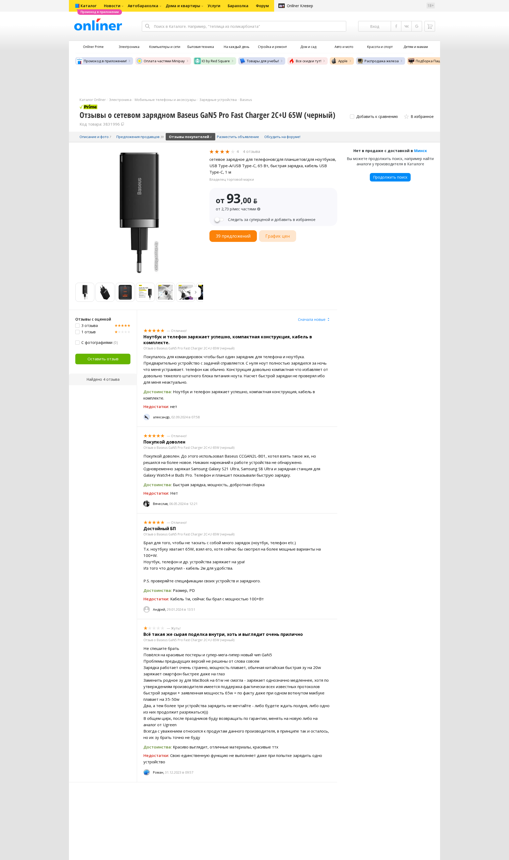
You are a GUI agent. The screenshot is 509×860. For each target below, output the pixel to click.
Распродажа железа (382, 61)
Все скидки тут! (308, 61)
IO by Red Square (216, 61)
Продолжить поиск (390, 177)
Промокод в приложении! (105, 61)
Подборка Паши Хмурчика (438, 61)
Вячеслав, (160, 504)
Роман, (158, 772)
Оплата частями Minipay (164, 61)
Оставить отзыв (103, 358)
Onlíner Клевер (300, 5)
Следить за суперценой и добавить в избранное (271, 220)
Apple (343, 61)
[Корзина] (429, 26)
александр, (161, 417)
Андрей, (159, 609)
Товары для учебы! (263, 61)
